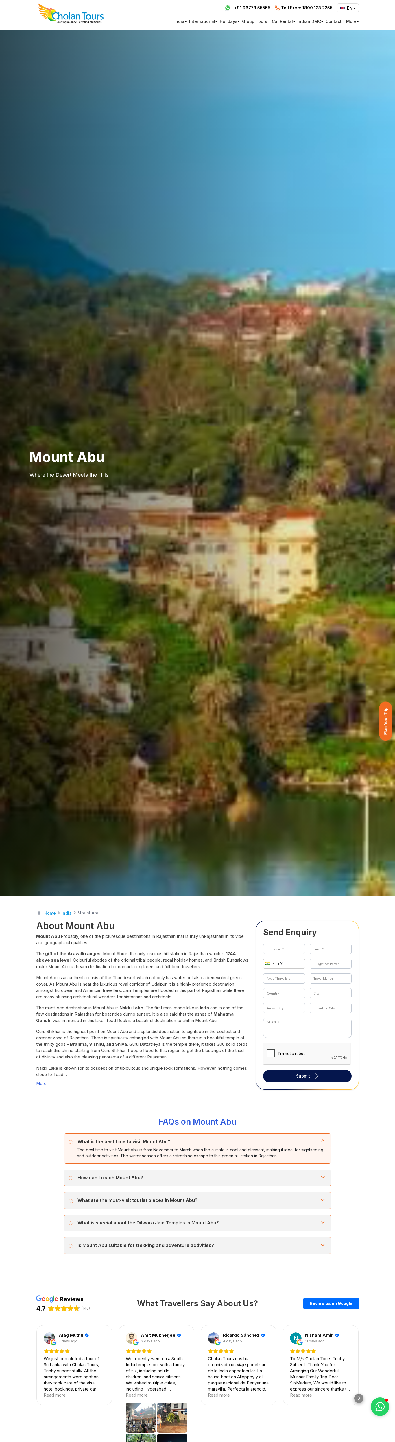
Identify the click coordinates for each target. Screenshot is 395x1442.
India (179, 21)
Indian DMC (309, 21)
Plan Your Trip (385, 721)
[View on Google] (49, 1338)
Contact (334, 21)
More (351, 21)
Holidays (228, 21)
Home (50, 913)
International (202, 21)
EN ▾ (351, 7)
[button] (268, 964)
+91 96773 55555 (252, 7)
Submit (303, 1075)
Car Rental (282, 21)
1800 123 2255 (307, 7)
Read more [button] (55, 1395)
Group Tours (254, 21)
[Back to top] (370, 1422)
